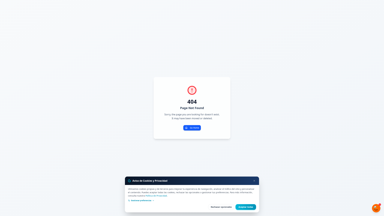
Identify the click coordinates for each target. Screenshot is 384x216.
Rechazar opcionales (221, 207)
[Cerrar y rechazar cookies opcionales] (254, 181)
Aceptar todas (245, 207)
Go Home (194, 127)
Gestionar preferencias (141, 200)
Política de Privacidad (156, 195)
